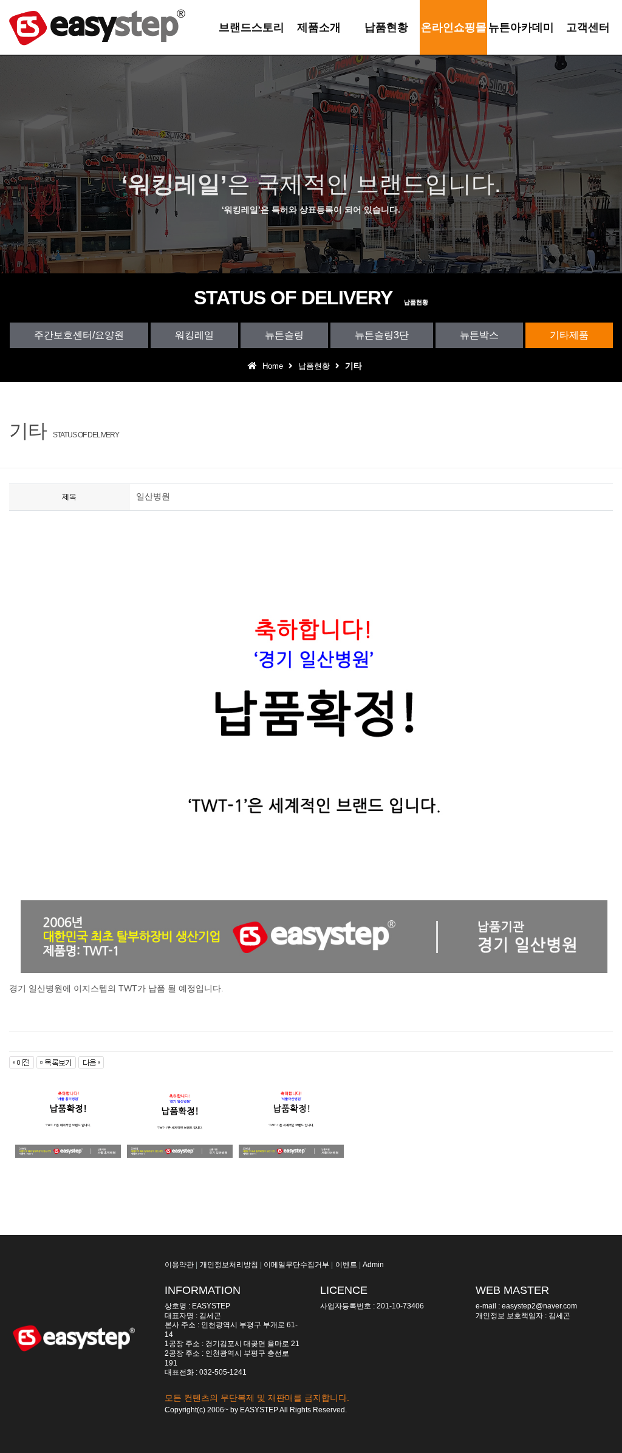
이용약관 (179, 1264)
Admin (373, 1264)
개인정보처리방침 (229, 1264)
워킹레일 (194, 335)
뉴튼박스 (479, 335)
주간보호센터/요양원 (79, 335)
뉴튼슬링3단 (382, 335)
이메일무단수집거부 (296, 1264)
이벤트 (346, 1264)
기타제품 (569, 335)
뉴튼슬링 (284, 335)
